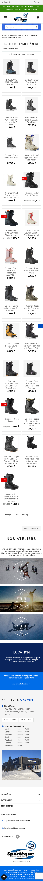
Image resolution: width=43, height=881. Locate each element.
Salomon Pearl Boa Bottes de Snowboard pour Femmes (32, 384)
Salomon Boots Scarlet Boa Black (10, 156)
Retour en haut (31, 528)
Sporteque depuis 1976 (21, 862)
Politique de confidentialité (24, 878)
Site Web (27, 719)
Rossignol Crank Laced (11, 420)
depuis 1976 (23, 872)
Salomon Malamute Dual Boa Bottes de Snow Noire (11, 384)
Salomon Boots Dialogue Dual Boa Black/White (11, 308)
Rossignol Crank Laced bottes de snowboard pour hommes (11, 497)
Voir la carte (11, 719)
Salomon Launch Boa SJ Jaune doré (11, 345)
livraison (29, 876)
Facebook (18, 837)
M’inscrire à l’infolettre (21, 684)
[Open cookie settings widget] (4, 877)
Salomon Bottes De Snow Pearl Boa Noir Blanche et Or (32, 345)
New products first (21, 48)
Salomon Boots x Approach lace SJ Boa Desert (32, 157)
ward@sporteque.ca (17, 828)
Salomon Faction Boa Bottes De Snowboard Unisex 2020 (32, 422)
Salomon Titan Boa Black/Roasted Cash (32, 270)
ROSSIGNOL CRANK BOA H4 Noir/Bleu (11, 82)
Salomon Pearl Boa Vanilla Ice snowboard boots (11, 195)
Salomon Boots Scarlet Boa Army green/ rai (31, 308)
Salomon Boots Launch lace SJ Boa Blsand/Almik (31, 232)
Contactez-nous (8, 814)
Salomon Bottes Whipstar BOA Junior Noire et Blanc (11, 120)
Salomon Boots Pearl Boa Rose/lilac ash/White (11, 271)
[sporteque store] (21, 765)
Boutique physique (10, 876)
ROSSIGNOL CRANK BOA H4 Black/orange (11, 232)
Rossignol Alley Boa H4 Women (32, 194)
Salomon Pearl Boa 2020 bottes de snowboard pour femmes (32, 459)
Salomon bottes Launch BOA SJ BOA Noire (32, 119)
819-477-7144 (24, 821)
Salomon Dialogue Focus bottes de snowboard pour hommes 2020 (11, 459)
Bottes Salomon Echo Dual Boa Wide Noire (32, 82)
